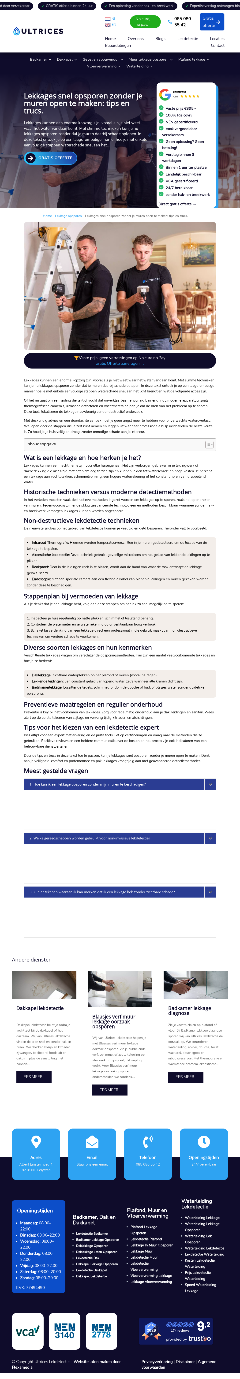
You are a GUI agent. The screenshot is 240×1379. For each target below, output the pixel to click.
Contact (218, 46)
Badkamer (38, 60)
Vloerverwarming (101, 67)
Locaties (217, 39)
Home (110, 39)
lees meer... (33, 1077)
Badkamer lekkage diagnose (189, 1010)
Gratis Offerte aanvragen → (120, 363)
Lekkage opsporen (68, 216)
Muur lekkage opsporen (149, 60)
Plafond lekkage (191, 60)
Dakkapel (65, 60)
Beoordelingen (118, 46)
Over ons (136, 39)
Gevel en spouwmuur (100, 60)
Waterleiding (137, 67)
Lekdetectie (187, 39)
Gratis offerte (208, 21)
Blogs (160, 39)
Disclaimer (185, 1361)
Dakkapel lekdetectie (40, 1008)
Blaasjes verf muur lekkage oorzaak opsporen (113, 1021)
